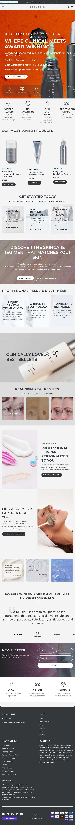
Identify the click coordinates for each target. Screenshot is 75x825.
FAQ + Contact (7, 768)
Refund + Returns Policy (10, 755)
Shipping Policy (7, 752)
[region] (37, 54)
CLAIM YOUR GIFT (18, 73)
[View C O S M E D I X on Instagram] (3, 814)
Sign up (55, 665)
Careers (5, 765)
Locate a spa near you (14, 534)
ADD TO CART (9, 184)
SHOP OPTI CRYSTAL (13, 414)
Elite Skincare (44, 722)
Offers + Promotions (9, 758)
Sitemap (42, 735)
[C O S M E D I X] (37, 7)
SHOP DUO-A (60, 415)
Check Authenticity (8, 761)
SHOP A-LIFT (35, 415)
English (36, 815)
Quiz (41, 725)
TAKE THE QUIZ (25, 278)
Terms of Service (8, 748)
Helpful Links (9, 741)
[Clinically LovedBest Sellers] (37, 357)
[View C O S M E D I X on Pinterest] (16, 814)
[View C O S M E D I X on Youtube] (21, 814)
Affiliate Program (8, 771)
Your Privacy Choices (9, 774)
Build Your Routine (51, 475)
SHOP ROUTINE (12, 228)
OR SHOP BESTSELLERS (46, 278)
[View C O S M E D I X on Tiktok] (7, 814)
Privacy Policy (7, 745)
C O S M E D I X (8, 714)
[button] (67, 7)
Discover (42, 728)
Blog (41, 731)
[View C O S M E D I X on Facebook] (12, 814)
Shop (42, 714)
